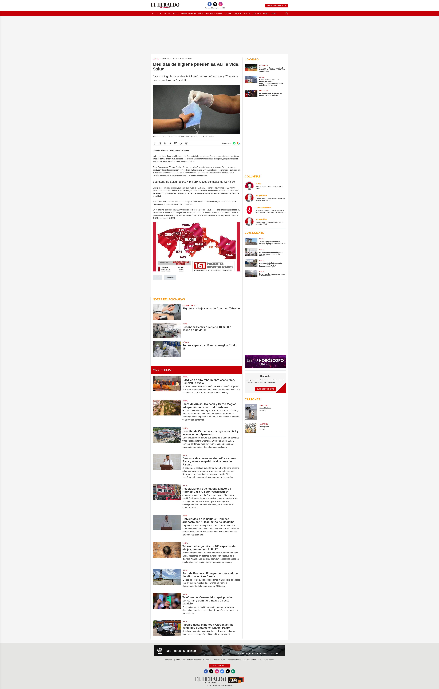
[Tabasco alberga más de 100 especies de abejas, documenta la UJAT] (167, 554)
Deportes (257, 13)
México (176, 13)
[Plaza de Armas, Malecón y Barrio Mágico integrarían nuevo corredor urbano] (167, 412)
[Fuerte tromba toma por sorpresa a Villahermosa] (251, 273)
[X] (215, 4)
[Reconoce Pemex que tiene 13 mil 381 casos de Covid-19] (167, 330)
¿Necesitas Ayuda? (219, 666)
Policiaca (167, 13)
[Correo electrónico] (175, 143)
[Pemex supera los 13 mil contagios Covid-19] (167, 349)
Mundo (184, 13)
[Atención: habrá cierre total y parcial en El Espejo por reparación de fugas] (251, 263)
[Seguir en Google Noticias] (238, 143)
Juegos (273, 13)
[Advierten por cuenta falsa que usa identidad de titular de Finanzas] (251, 252)
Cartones (210, 13)
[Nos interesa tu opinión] (219, 650)
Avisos (265, 13)
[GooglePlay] (233, 671)
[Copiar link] (181, 143)
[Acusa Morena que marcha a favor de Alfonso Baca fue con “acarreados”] (167, 498)
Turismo (247, 13)
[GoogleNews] (222, 671)
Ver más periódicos (276, 6)
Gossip (219, 13)
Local (159, 13)
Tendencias (237, 13)
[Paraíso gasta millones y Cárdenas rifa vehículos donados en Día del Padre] (167, 629)
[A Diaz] (249, 185)
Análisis (201, 13)
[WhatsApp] (165, 143)
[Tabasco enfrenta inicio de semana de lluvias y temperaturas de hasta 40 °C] (251, 242)
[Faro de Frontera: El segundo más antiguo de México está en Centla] (167, 580)
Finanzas (192, 13)
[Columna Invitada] (249, 209)
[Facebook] (209, 4)
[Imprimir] (186, 143)
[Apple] (228, 671)
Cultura (227, 13)
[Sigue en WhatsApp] (234, 143)
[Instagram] (220, 4)
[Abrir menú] (152, 13)
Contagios (170, 277)
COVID (157, 277)
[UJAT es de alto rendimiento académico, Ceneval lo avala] (167, 386)
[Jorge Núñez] (249, 197)
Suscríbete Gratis (265, 389)
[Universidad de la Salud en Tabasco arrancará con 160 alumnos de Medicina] (167, 527)
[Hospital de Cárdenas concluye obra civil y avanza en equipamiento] (167, 439)
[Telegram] (170, 143)
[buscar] (286, 13)
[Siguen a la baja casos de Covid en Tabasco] (167, 312)
